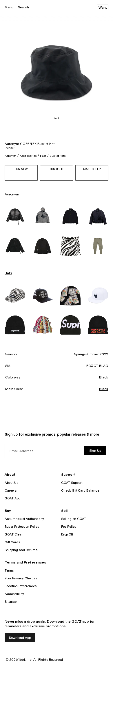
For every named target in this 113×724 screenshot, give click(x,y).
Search (23, 7)
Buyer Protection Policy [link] (22, 526)
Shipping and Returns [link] (21, 550)
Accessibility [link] (14, 594)
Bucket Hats (58, 155)
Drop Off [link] (67, 534)
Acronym (11, 155)
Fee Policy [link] (68, 526)
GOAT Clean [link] (14, 534)
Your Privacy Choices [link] (21, 578)
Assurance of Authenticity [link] (24, 518)
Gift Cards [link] (12, 542)
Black (103, 389)
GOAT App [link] (12, 498)
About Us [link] (11, 482)
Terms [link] (9, 570)
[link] (15, 216)
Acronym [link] (12, 194)
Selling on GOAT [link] (73, 518)
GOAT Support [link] (71, 482)
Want (103, 8)
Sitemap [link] (11, 601)
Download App (20, 637)
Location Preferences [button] (21, 586)
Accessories (28, 155)
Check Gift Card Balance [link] (80, 490)
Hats (43, 155)
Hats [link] (8, 273)
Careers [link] (11, 490)
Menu (9, 7)
